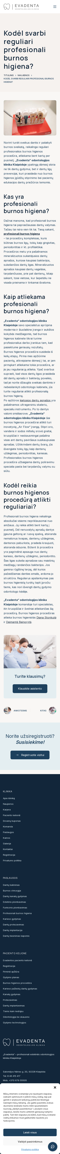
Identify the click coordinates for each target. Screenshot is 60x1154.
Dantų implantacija (12, 930)
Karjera (7, 809)
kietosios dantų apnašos (35, 400)
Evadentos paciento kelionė (17, 960)
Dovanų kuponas (12, 821)
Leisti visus (30, 1132)
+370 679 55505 (18, 1080)
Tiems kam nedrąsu (13, 1011)
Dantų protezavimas (13, 924)
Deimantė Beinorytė (18, 622)
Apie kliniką (9, 798)
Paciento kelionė (11, 815)
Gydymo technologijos (14, 1022)
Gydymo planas (11, 977)
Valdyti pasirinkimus (30, 1141)
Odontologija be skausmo (16, 1017)
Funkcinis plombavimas (15, 907)
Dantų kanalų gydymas (15, 896)
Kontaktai (8, 849)
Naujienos (8, 804)
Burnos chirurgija (12, 890)
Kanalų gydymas (11, 994)
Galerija (7, 843)
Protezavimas (10, 1000)
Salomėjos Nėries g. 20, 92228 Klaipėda (24, 1071)
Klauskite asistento (30, 688)
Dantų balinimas (11, 885)
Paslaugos (8, 832)
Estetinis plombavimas (14, 902)
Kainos (6, 838)
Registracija (9, 854)
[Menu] (54, 6)
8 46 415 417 (13, 1076)
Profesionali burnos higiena (17, 913)
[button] (55, 1087)
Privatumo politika (30, 1149)
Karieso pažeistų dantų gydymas (20, 988)
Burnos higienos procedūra (17, 983)
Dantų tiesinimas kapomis (16, 936)
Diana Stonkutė (46, 617)
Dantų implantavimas (14, 1005)
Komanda (8, 826)
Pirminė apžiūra (11, 971)
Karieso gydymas (12, 919)
